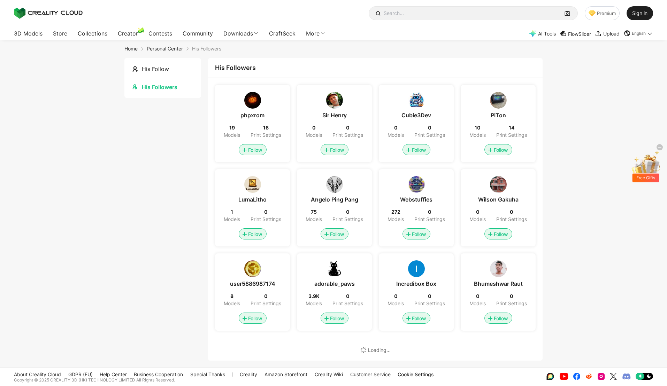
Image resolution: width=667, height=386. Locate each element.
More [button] (313, 33)
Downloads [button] (238, 33)
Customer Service (370, 374)
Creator (128, 33)
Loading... (379, 350)
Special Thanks (207, 374)
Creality (248, 374)
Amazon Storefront (285, 374)
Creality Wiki (329, 374)
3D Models (28, 33)
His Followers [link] (206, 49)
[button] (638, 33)
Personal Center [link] (165, 49)
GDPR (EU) (80, 374)
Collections (92, 33)
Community (198, 33)
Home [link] (131, 49)
